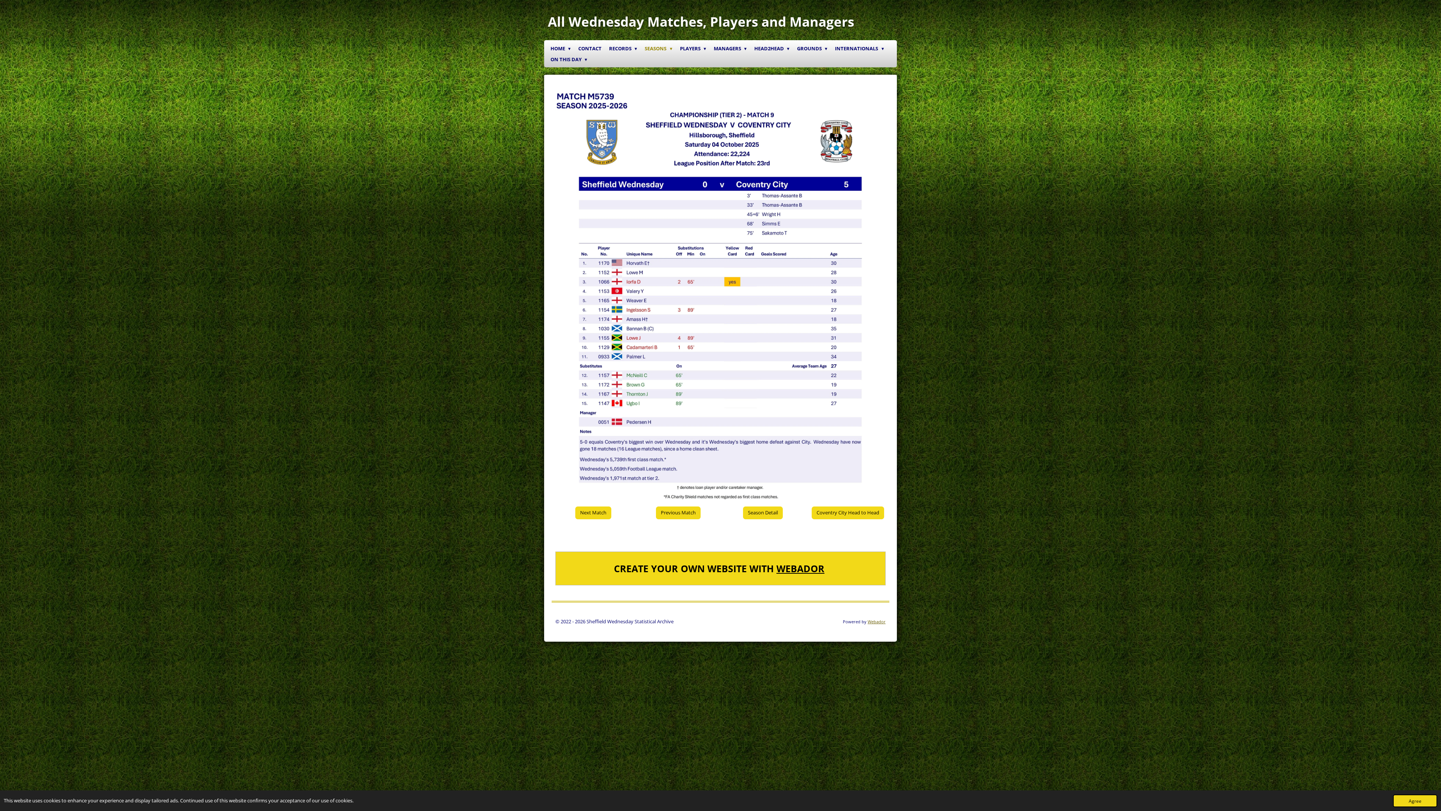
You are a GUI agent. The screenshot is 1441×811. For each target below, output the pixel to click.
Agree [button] (1415, 801)
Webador (800, 568)
